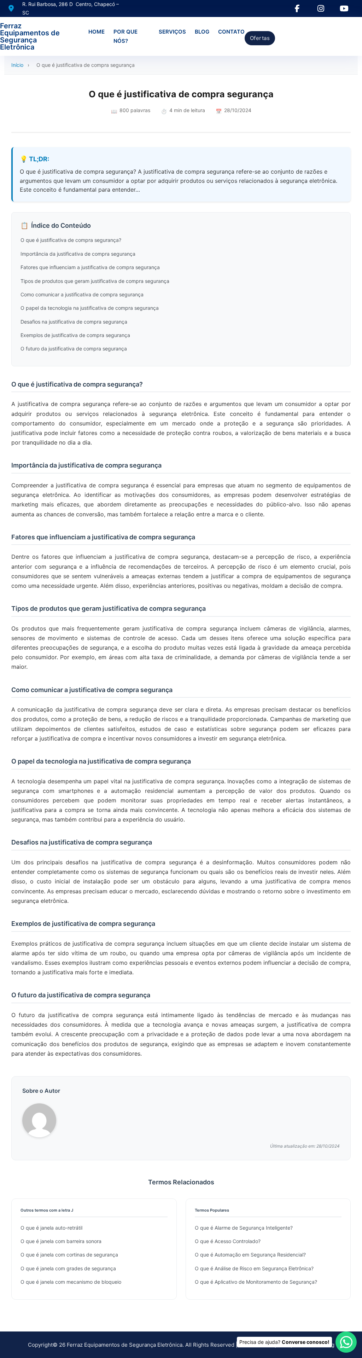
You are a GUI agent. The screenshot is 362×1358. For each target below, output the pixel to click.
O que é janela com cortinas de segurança (69, 1255)
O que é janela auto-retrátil (51, 1228)
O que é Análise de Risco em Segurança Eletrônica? (254, 1268)
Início (17, 65)
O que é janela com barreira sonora (61, 1241)
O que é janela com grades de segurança (68, 1268)
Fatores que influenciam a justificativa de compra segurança (90, 267)
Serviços (172, 31)
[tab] (174, 807)
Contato (231, 31)
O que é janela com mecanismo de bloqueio (71, 1282)
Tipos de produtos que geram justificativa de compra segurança (95, 281)
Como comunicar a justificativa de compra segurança (82, 294)
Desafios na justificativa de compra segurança (74, 322)
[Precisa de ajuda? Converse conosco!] (346, 1342)
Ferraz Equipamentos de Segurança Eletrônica (30, 36)
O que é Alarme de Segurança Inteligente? (244, 1228)
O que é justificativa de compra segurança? (71, 240)
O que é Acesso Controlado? (228, 1241)
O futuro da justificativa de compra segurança (74, 349)
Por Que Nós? (125, 36)
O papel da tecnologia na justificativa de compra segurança (90, 308)
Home (96, 31)
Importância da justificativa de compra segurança (78, 254)
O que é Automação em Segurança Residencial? (250, 1255)
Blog (202, 31)
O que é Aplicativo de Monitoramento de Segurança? (256, 1282)
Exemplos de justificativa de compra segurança (75, 335)
